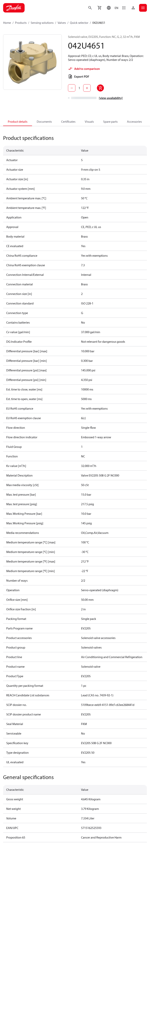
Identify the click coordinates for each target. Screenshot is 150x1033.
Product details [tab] (17, 121)
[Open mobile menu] (143, 8)
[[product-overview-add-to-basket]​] (100, 87)
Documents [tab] (44, 121)
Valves (62, 23)
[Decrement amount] (71, 88)
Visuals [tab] (89, 121)
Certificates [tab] (68, 121)
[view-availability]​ (111, 98)
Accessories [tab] (134, 121)
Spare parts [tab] (110, 121)
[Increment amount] (87, 88)
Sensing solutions (42, 23)
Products (21, 23)
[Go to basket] (99, 8)
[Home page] (14, 7)
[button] (111, 8)
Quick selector (79, 23)
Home (7, 23)
